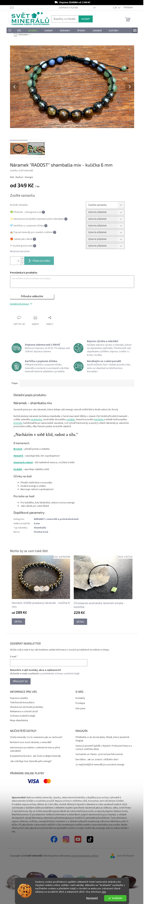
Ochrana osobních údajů (22, 716)
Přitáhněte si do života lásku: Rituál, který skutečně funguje (102, 739)
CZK (115, 7)
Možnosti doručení (20, 251)
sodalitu (70, 419)
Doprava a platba (68, 7)
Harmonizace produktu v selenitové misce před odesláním (35, 749)
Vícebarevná (41, 532)
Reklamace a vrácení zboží (24, 711)
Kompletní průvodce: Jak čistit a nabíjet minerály (35, 756)
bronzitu (18, 423)
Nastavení (92, 898)
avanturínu (36, 419)
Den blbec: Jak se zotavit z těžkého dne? (97, 759)
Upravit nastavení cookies (84, 856)
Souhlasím (117, 898)
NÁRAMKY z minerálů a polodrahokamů (56, 519)
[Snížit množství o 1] (22, 263)
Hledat (85, 18)
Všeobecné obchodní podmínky (26, 707)
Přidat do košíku (41, 260)
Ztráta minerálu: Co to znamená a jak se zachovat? (36, 737)
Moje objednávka (19, 720)
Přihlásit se (20, 681)
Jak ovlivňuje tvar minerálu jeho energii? (31, 761)
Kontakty (80, 698)
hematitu (99, 419)
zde (104, 891)
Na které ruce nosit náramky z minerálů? (31, 742)
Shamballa (40, 527)
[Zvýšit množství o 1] (22, 259)
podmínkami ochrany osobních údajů (60, 673)
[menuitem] (10, 31)
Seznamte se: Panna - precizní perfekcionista (99, 754)
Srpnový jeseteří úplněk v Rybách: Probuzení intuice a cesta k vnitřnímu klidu (104, 747)
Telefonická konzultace (22, 702)
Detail (18, 621)
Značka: (21, 170)
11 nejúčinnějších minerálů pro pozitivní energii (100, 764)
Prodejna (80, 703)
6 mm (37, 523)
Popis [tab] (15, 383)
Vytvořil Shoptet (125, 856)
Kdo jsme (80, 708)
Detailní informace (19, 304)
